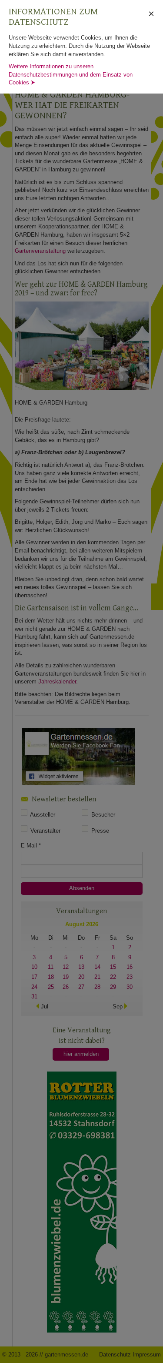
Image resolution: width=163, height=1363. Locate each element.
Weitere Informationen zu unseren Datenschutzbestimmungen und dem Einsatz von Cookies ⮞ (71, 74)
